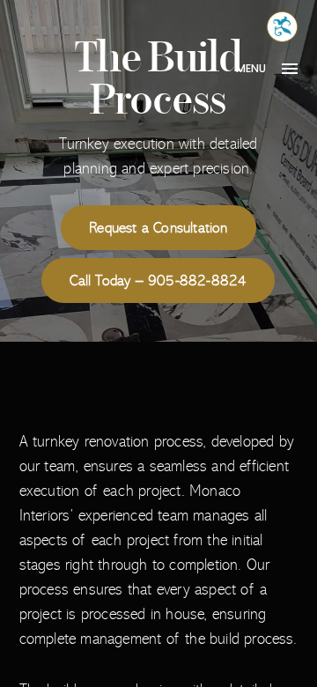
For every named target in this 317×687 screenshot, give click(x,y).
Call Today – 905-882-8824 (158, 280)
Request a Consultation (158, 227)
